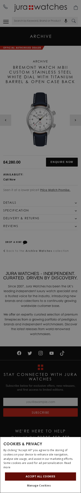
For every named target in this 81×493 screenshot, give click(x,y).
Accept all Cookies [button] (40, 476)
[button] (40, 485)
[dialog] (40, 465)
